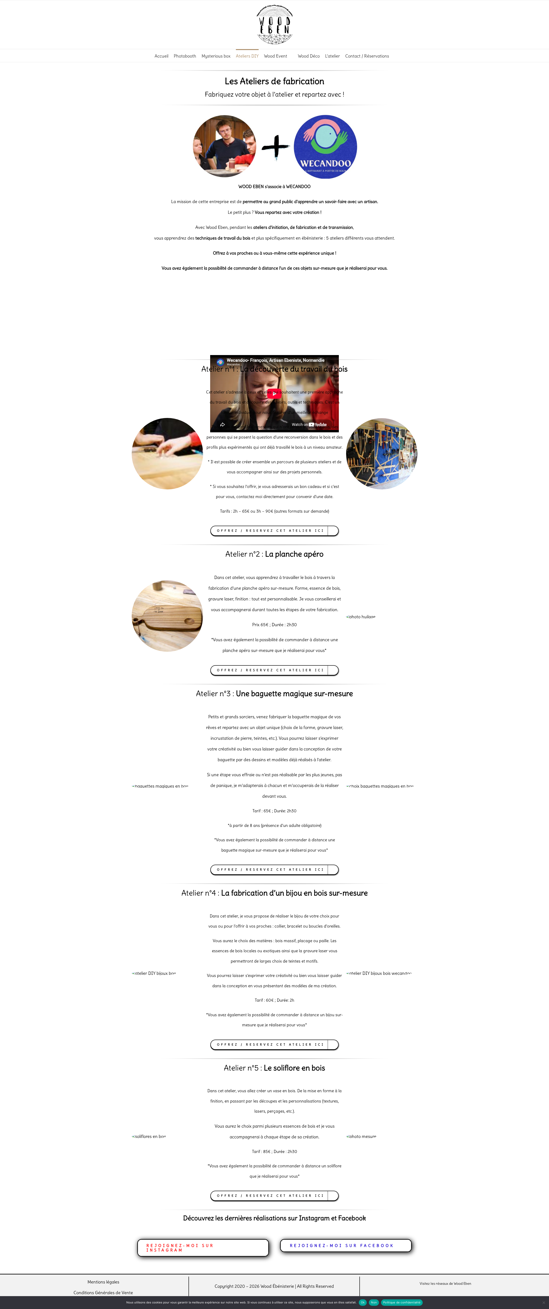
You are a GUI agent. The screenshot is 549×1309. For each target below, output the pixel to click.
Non (374, 1302)
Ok (363, 1302)
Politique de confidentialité (402, 1302)
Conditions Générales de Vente (103, 1292)
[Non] (543, 1302)
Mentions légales (103, 1282)
